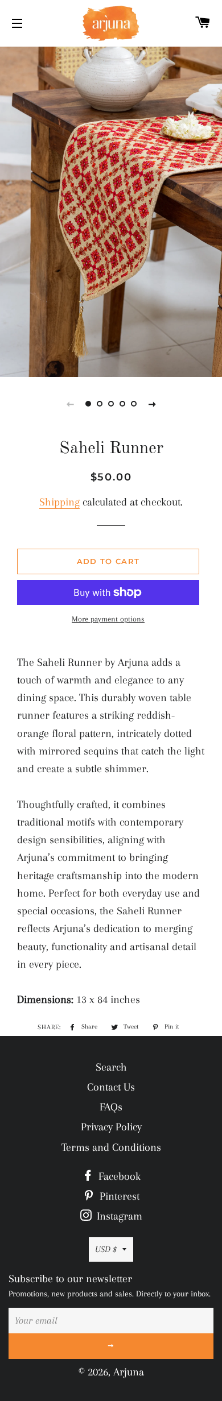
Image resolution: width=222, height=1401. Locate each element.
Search (111, 1067)
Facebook (118, 1176)
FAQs (111, 1107)
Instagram (118, 1216)
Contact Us (111, 1087)
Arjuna (128, 1372)
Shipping (59, 502)
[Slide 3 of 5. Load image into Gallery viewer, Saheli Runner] (111, 403)
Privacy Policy (111, 1127)
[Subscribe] (111, 1346)
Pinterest (118, 1196)
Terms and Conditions (111, 1147)
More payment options (108, 619)
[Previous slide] (70, 403)
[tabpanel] (111, 210)
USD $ (106, 1249)
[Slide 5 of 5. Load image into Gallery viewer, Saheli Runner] (133, 403)
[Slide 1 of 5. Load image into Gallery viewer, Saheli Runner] (88, 403)
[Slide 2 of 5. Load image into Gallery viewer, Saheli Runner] (99, 403)
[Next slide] (152, 403)
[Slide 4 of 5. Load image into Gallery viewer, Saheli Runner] (122, 403)
